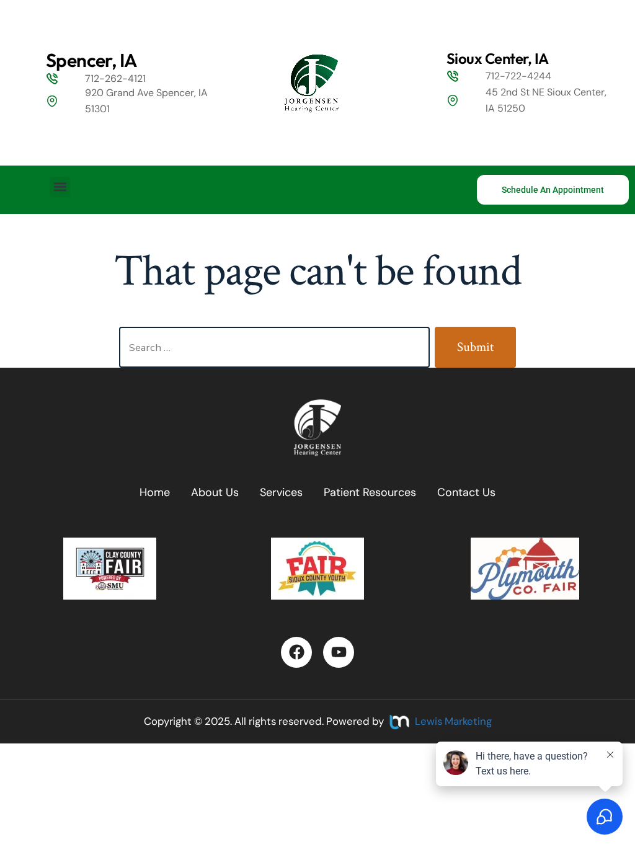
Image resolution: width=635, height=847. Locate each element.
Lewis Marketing (453, 721)
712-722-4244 (518, 75)
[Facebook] (296, 652)
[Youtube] (338, 652)
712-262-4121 (115, 78)
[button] (60, 187)
